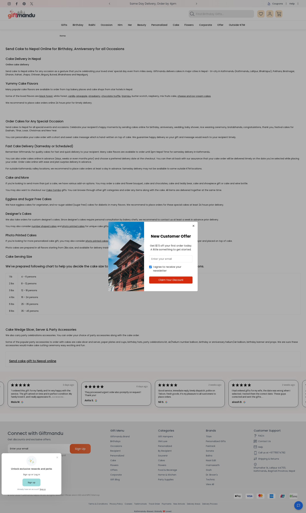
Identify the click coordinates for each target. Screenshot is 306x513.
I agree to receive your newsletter (167, 269)
